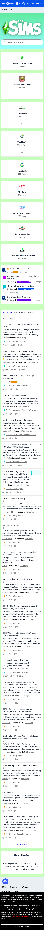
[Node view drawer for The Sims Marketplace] (22, 95)
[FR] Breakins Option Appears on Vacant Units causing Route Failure (19, 607)
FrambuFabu (7, 696)
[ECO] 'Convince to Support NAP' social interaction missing (19, 634)
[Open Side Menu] (3, 3)
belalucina (6, 338)
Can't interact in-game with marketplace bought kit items (15, 472)
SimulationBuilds (8, 830)
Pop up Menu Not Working (13, 498)
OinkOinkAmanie (8, 592)
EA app (24, 887)
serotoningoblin (8, 512)
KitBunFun (6, 723)
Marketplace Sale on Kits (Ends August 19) (20, 376)
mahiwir (5, 779)
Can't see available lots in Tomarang (17, 420)
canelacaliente (7, 646)
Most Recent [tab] (7, 313)
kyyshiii (5, 803)
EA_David (10, 282)
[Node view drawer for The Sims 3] (22, 152)
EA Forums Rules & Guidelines (19, 297)
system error (7, 792)
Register (30, 3)
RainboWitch (7, 458)
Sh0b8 (4, 485)
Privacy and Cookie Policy (21, 916)
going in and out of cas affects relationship (20, 579)
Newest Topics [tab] (19, 313)
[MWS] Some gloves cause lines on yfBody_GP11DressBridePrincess (17, 710)
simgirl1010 (6, 382)
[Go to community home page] (10, 3)
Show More (23, 844)
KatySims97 (6, 620)
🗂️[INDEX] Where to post (18, 269)
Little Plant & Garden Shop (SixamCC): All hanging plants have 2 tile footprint (20, 818)
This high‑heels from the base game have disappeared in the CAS (19, 553)
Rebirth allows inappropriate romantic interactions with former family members (19, 683)
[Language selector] (18, 3)
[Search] (23, 3)
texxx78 (5, 669)
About (18, 891)
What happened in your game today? (18, 351)
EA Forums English (10, 10)
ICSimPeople (7, 539)
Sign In (38, 3)
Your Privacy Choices (22, 927)
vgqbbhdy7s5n (7, 431)
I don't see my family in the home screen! (19, 765)
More (29, 313)
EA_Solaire (11, 289)
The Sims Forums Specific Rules (20, 286)
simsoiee (5, 406)
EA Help (6, 891)
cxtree (4, 566)
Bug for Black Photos (11, 525)
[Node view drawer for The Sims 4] (22, 123)
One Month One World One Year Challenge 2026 (20, 325)
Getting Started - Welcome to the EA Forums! (23, 277)
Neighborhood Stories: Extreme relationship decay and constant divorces (20, 737)
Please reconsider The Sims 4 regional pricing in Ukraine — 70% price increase (21, 445)
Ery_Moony (6, 752)
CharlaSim (6, 362)
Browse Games (9, 887)
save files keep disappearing (14, 395)
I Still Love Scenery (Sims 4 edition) (17, 660)
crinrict (10, 272)
